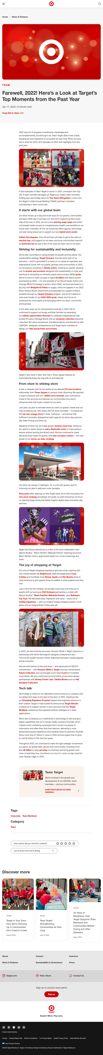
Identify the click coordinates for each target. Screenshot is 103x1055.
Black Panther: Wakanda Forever (49, 595)
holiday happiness (27, 602)
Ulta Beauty (67, 577)
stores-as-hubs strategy (42, 439)
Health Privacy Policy (61, 1038)
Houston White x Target (48, 669)
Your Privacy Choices (12, 1043)
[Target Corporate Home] (51, 4)
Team (6, 85)
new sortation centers (63, 435)
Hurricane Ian (28, 243)
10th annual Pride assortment (43, 328)
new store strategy (28, 497)
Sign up (51, 994)
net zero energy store (33, 414)
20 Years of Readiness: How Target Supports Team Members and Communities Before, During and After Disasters (84, 922)
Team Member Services (78, 1038)
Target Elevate (71, 703)
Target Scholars (45, 294)
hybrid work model (68, 232)
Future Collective (27, 673)
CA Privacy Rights (45, 1038)
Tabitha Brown (61, 679)
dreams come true (63, 426)
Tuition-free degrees (28, 237)
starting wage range (62, 222)
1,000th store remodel (53, 395)
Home (5, 17)
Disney (48, 577)
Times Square (40, 392)
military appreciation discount (36, 315)
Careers (39, 956)
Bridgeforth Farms (39, 287)
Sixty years (24, 493)
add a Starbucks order (55, 429)
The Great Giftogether (59, 198)
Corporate (15, 816)
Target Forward (46, 258)
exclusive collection (65, 319)
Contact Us (78, 975)
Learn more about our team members (58, 790)
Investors (73, 956)
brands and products (35, 271)
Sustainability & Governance (49, 962)
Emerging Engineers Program (36, 700)
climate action (50, 268)
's (67, 673)
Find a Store (45, 975)
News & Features (20, 17)
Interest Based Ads (15, 1038)
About (5, 956)
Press (72, 962)
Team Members (29, 816)
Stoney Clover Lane (44, 679)
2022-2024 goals (49, 297)
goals (78, 274)
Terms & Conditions (30, 1038)
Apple (55, 577)
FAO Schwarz (48, 592)
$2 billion (60, 277)
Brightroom (45, 573)
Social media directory (9, 1032)
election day (24, 240)
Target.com (11, 975)
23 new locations (73, 389)
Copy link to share (10, 113)
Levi (64, 673)
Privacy (4, 1038)
